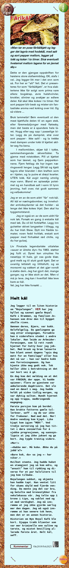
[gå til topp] (63, 563)
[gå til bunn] (63, 11)
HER (37, 309)
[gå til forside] (7, 14)
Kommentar (21, 546)
